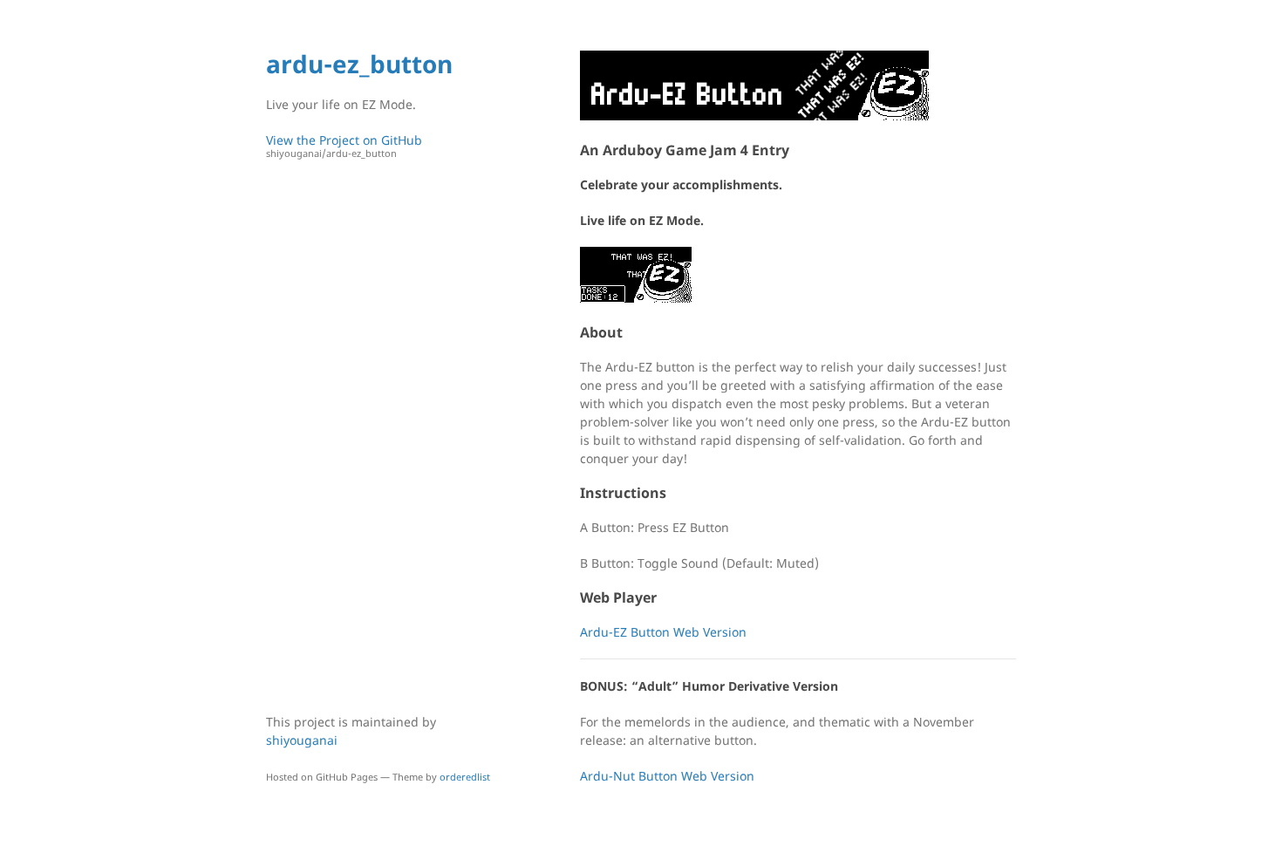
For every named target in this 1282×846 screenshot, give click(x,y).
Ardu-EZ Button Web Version (663, 632)
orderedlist (465, 776)
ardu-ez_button (359, 63)
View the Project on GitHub (344, 146)
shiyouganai (302, 740)
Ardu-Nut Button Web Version (667, 776)
